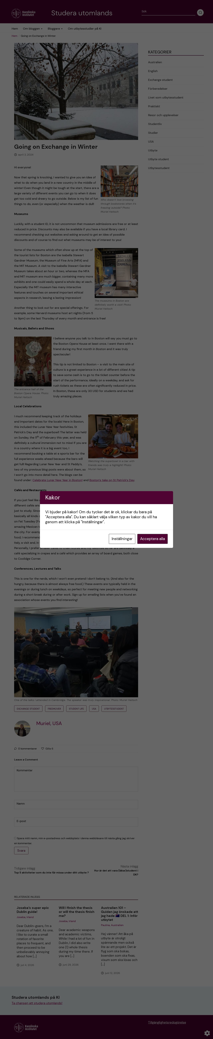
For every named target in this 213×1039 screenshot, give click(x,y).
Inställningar (122, 538)
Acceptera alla (152, 538)
